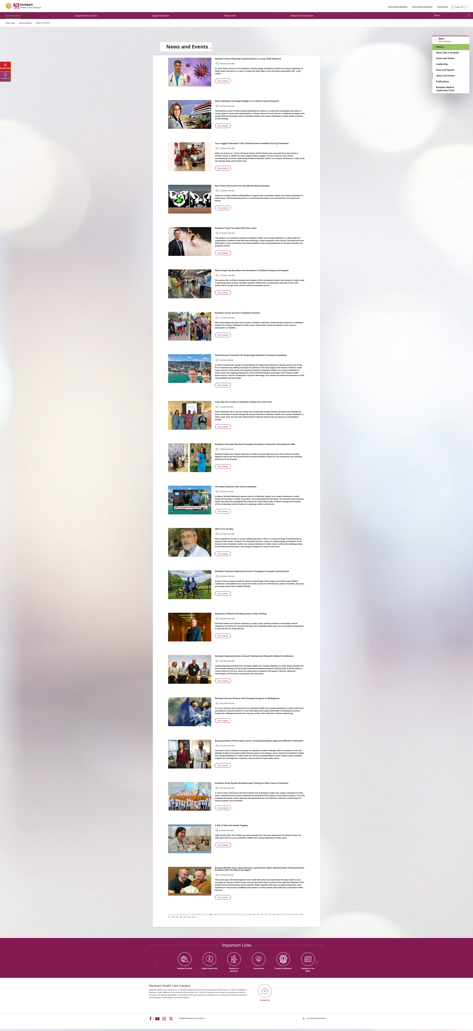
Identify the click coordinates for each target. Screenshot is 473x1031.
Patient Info (230, 15)
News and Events (445, 75)
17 (226, 914)
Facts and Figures (445, 69)
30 (278, 914)
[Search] (469, 15)
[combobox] (459, 7)
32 (285, 914)
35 (297, 914)
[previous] (157, 962)
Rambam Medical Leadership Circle (445, 89)
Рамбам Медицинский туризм (192, 1018)
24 (254, 914)
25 (258, 914)
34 (293, 914)
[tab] (5, 67)
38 (173, 917)
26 (262, 914)
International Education (422, 7)
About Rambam (12, 15)
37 (169, 917)
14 (214, 914)
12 (207, 914)
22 (246, 914)
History (440, 46)
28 (270, 914)
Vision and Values (445, 58)
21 (242, 914)
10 (199, 914)
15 (218, 914)
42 (189, 917)
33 (289, 914)
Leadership (442, 64)
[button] (450, 40)
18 (230, 914)
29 (274, 914)
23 (250, 914)
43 (193, 917)
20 (238, 914)
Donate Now (442, 7)
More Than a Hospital (447, 52)
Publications (442, 81)
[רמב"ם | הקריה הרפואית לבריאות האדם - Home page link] (23, 6)
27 (266, 914)
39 (177, 917)
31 (281, 914)
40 (181, 917)
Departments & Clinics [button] (86, 15)
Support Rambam (160, 15)
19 (234, 914)
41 (185, 917)
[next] (316, 962)
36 (301, 914)
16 (222, 914)
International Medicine (397, 7)
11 (203, 914)
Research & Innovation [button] (302, 15)
